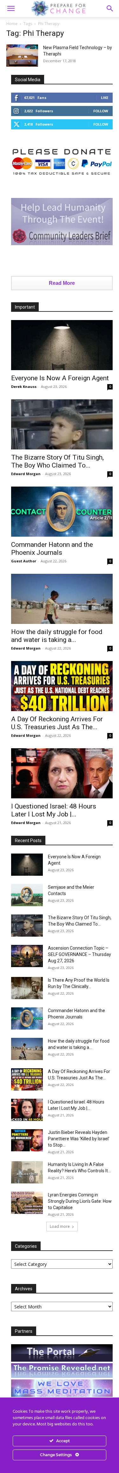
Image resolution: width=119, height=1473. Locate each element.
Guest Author (23, 561)
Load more (60, 1226)
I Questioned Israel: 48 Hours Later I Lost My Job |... (53, 810)
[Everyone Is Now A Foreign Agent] (62, 345)
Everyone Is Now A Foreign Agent (60, 378)
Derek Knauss (23, 386)
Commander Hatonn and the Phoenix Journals (52, 548)
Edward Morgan (26, 473)
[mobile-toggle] (11, 8)
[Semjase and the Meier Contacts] (27, 895)
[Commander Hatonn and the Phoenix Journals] (62, 512)
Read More (62, 283)
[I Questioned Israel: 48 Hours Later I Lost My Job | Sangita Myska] (62, 773)
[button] (110, 8)
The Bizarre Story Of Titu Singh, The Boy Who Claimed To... (57, 461)
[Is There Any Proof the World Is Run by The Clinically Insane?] (27, 988)
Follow (100, 110)
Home (11, 23)
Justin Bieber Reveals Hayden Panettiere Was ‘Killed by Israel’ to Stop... (78, 1139)
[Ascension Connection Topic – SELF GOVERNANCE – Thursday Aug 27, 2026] (27, 956)
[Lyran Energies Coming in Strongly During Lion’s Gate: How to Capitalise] (27, 1203)
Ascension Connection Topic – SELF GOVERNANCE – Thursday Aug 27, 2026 (79, 954)
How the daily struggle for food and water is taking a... (56, 636)
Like (104, 97)
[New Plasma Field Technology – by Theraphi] (22, 55)
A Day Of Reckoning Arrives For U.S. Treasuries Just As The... (57, 723)
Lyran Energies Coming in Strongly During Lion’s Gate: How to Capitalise (80, 1201)
